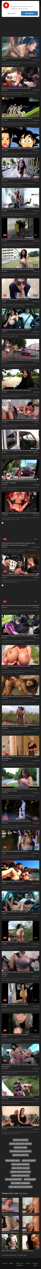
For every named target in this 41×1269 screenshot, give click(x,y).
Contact (28, 1263)
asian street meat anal (20, 1168)
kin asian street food (13, 1179)
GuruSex (23, 1193)
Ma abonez (29, 13)
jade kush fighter (28, 1160)
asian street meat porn (20, 1164)
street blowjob (29, 1179)
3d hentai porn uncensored (20, 1151)
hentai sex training (20, 1140)
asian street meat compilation (20, 1187)
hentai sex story (20, 1147)
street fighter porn (12, 1160)
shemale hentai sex (20, 1155)
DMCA (11, 1263)
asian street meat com (20, 1175)
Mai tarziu (11, 13)
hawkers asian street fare (20, 1172)
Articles (5, 1263)
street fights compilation (20, 1183)
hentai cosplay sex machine (20, 1144)
